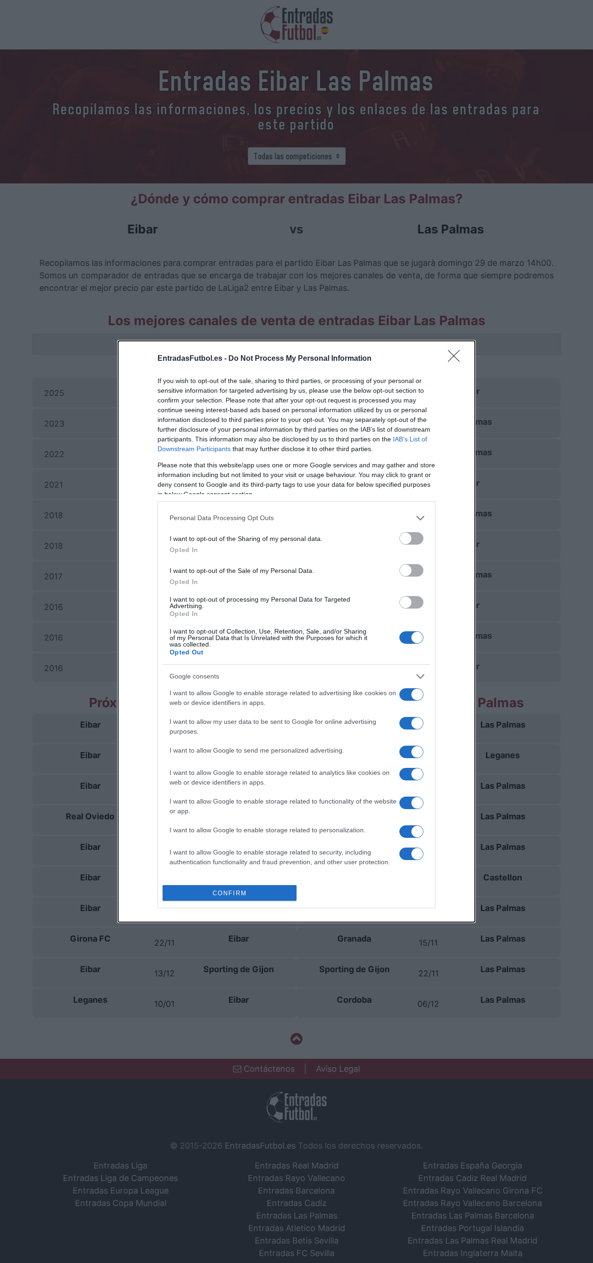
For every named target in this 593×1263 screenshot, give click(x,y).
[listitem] (296, 518)
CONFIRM (230, 893)
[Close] (457, 359)
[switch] (411, 538)
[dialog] (296, 631)
